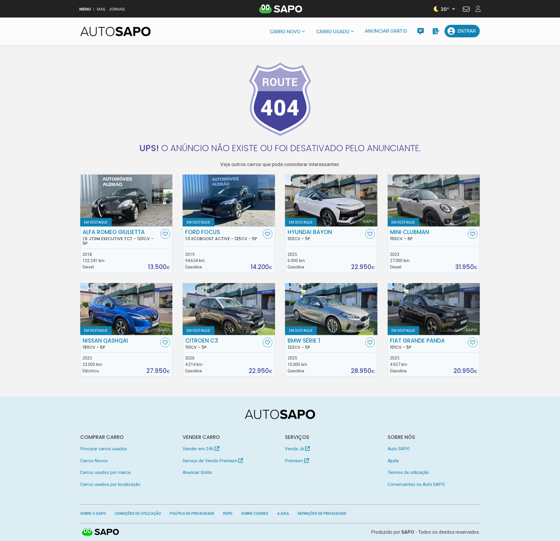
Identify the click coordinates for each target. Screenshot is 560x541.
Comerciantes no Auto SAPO (416, 484)
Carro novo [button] (285, 31)
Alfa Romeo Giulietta (118, 237)
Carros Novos (94, 460)
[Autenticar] (466, 10)
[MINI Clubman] (434, 200)
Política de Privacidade (192, 514)
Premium (294, 460)
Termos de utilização (408, 472)
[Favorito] (165, 234)
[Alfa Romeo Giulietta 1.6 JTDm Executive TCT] (126, 200)
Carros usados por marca (105, 472)
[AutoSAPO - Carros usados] (115, 31)
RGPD (227, 514)
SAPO (100, 532)
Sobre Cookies (254, 514)
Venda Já (295, 448)
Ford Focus (221, 235)
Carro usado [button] (332, 31)
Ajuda (393, 460)
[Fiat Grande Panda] (434, 309)
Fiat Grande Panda (417, 344)
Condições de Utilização (138, 514)
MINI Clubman (409, 235)
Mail (101, 9)
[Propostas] (435, 31)
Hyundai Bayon (310, 235)
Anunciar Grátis (386, 31)
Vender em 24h (199, 448)
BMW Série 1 (304, 344)
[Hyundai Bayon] (331, 200)
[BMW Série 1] (331, 309)
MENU (85, 9)
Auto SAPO (399, 448)
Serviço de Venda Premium (210, 460)
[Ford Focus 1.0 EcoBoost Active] (229, 200)
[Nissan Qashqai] (126, 309)
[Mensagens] (420, 31)
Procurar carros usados (103, 448)
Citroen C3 (201, 344)
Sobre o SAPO (93, 514)
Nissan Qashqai (105, 344)
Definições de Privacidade (322, 514)
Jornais (117, 9)
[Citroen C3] (229, 309)
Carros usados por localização (110, 484)
